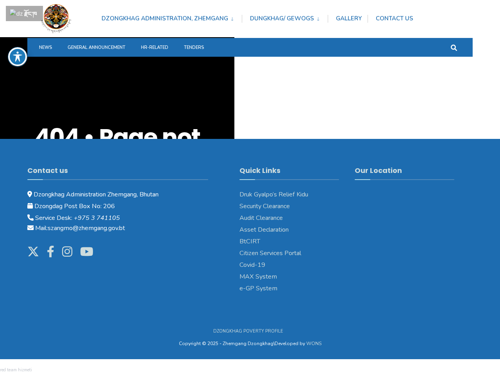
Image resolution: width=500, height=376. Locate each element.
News (45, 47)
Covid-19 (252, 265)
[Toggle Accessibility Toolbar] (17, 56)
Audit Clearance (261, 218)
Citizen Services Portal (270, 253)
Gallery (349, 18)
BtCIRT (249, 241)
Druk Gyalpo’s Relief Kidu (273, 194)
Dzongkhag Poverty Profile (248, 331)
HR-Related (154, 47)
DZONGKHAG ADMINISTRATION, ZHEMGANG (165, 18)
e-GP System (258, 288)
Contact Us (394, 18)
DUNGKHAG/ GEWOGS (282, 18)
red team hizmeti (16, 370)
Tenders (194, 47)
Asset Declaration (264, 229)
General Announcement (96, 47)
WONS (313, 343)
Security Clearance (264, 206)
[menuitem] (172, 17)
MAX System (258, 276)
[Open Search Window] (454, 47)
